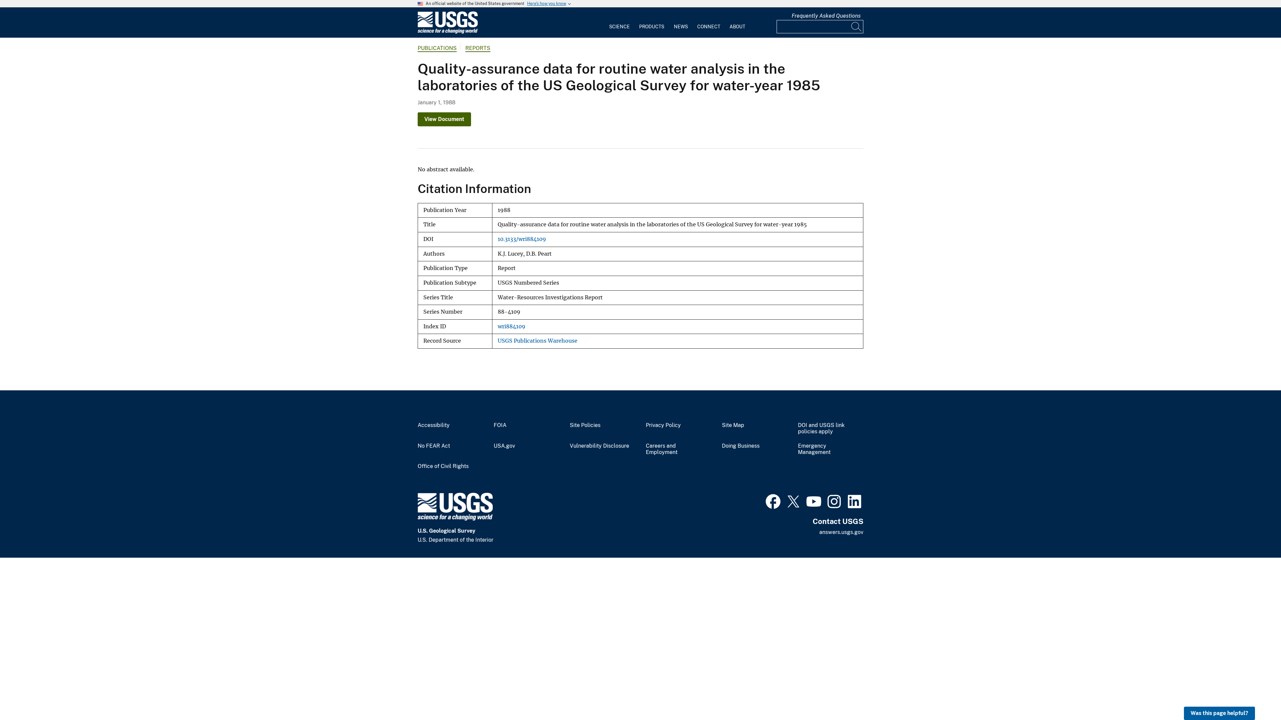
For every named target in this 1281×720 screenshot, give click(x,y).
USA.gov (504, 446)
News (681, 26)
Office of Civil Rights (443, 466)
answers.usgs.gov (841, 532)
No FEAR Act (434, 446)
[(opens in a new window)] (773, 501)
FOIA (500, 425)
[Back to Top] (1257, 696)
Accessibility (434, 425)
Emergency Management (814, 449)
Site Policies (585, 425)
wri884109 (511, 326)
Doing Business (741, 446)
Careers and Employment (662, 449)
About (737, 26)
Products (651, 26)
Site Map (733, 425)
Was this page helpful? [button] (1219, 713)
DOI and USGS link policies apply (821, 428)
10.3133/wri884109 (522, 239)
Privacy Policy (663, 425)
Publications (437, 48)
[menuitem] (619, 22)
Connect (708, 26)
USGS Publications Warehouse (537, 341)
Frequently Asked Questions (826, 16)
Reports (477, 48)
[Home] (448, 32)
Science (619, 26)
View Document (444, 119)
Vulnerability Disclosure (599, 446)
